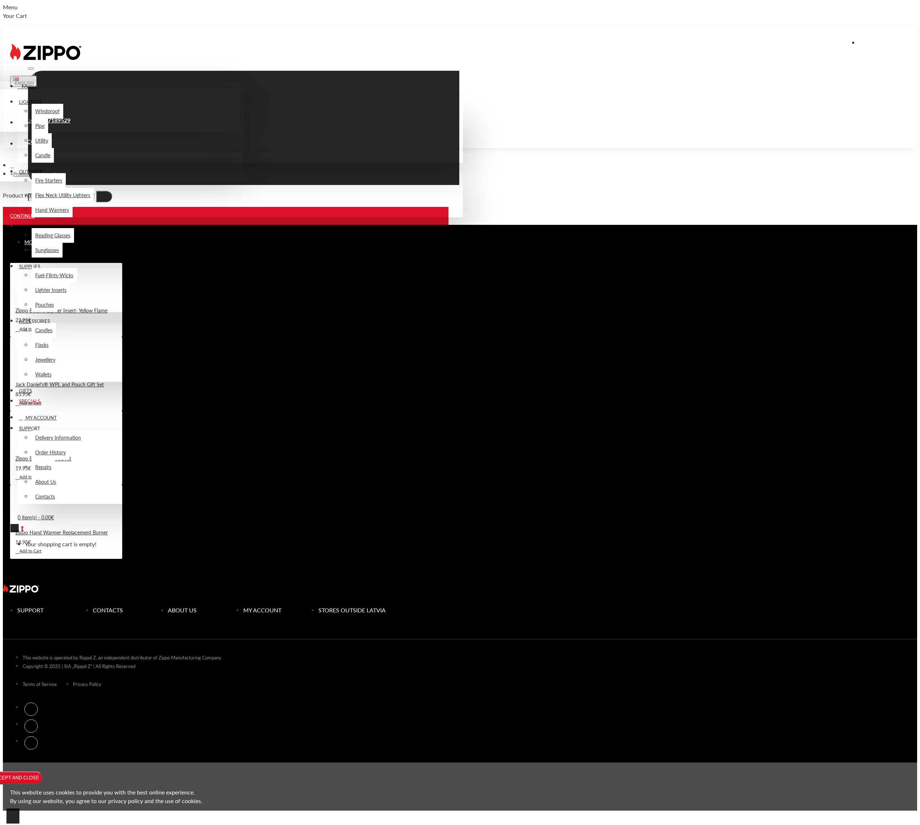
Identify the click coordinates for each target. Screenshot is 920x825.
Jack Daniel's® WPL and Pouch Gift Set (59, 384)
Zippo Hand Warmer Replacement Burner (61, 532)
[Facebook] (31, 709)
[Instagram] (31, 726)
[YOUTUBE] (31, 743)
